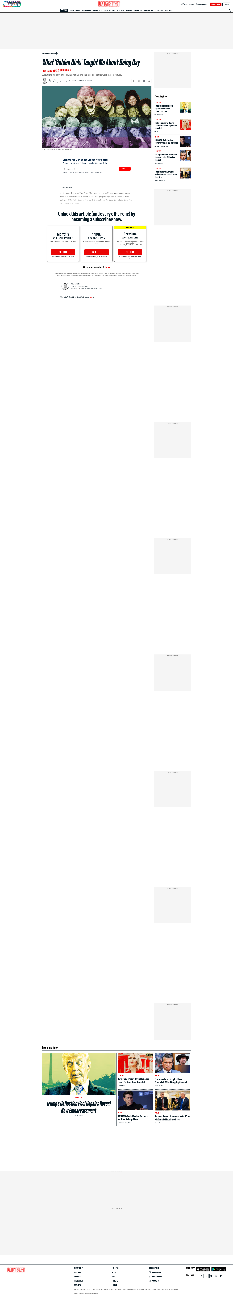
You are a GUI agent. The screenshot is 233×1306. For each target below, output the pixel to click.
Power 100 (138, 10)
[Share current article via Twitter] (139, 81)
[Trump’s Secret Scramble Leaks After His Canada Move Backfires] (185, 178)
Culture (115, 1281)
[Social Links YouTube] (211, 1276)
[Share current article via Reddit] (149, 81)
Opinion (129, 10)
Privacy (111, 1289)
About (76, 1289)
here (91, 297)
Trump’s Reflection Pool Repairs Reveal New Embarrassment (79, 1106)
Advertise (99, 1289)
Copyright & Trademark (170, 1289)
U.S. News (159, 10)
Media (95, 10)
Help (106, 1289)
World (114, 1277)
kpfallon (75, 288)
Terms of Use (88, 172)
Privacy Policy (99, 172)
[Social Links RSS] (216, 1276)
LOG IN (226, 4)
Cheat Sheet (75, 10)
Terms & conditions (152, 1289)
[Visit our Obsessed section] (20, 4)
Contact (83, 1289)
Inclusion (140, 1289)
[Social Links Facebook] (197, 1276)
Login (107, 267)
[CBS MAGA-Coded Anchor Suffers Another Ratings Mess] (185, 146)
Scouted (168, 10)
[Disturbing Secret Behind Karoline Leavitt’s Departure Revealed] (185, 129)
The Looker (86, 10)
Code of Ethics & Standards (125, 1289)
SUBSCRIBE (215, 4)
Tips (88, 1289)
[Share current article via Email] (144, 81)
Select (63, 252)
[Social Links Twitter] (202, 1276)
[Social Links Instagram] (206, 1276)
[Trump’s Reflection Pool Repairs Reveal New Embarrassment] (185, 112)
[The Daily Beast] (109, 4)
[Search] (230, 10)
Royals (112, 10)
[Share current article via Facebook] (134, 81)
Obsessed (103, 10)
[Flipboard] (221, 1276)
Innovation (148, 10)
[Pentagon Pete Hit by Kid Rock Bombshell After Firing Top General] (185, 161)
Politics (120, 10)
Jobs (93, 1289)
